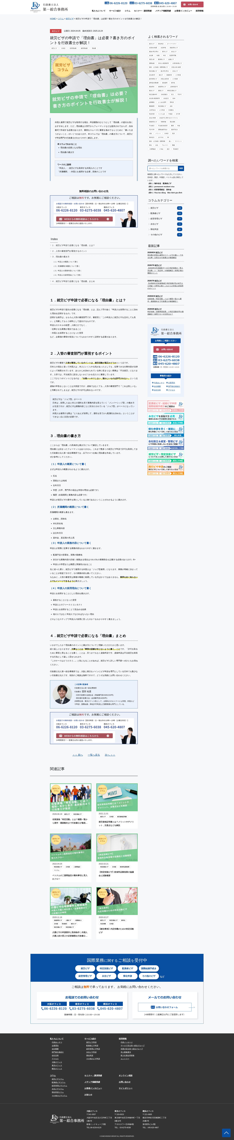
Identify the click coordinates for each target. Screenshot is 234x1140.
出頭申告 (163, 47)
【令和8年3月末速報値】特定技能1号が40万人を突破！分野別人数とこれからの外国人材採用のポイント (165, 285)
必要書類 (151, 102)
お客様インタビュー (183, 11)
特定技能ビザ (58, 867)
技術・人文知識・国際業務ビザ (158, 67)
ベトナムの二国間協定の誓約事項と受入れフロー (70, 877)
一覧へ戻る (94, 755)
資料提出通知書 (153, 82)
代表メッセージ (127, 1042)
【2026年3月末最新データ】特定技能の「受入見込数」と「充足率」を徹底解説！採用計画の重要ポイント (165, 270)
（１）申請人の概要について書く (65, 262)
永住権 (151, 55)
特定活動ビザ (77, 814)
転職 (158, 55)
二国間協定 (77, 867)
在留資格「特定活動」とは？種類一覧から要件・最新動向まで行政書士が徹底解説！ (70, 821)
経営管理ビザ (153, 79)
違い (170, 141)
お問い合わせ (125, 1082)
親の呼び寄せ (165, 71)
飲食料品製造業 (124, 867)
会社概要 (157, 386)
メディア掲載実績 (163, 11)
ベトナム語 (161, 114)
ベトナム (56, 870)
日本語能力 (164, 94)
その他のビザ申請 (93, 1059)
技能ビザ (160, 90)
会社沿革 (157, 390)
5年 (168, 137)
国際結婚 (151, 63)
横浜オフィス (57, 1069)
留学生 (123, 920)
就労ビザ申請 (91, 1042)
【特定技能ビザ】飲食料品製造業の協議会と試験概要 (116, 874)
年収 (164, 55)
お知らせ (88, 1095)
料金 (178, 125)
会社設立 (166, 98)
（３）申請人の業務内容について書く (67, 271)
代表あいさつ (159, 383)
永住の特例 (152, 118)
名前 (171, 106)
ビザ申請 (162, 110)
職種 (173, 145)
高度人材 (151, 59)
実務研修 (163, 121)
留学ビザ (164, 51)
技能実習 (169, 75)
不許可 (180, 94)
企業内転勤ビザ (177, 63)
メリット (158, 133)
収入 (172, 94)
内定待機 (103, 923)
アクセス (171, 390)
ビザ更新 (175, 79)
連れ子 (161, 75)
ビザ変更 (178, 75)
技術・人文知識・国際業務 (157, 141)
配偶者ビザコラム (58, 1082)
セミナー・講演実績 (143, 11)
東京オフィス (57, 1065)
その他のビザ (165, 235)
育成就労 (64, 923)
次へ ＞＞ (110, 755)
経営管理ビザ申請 (93, 1049)
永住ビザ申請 (91, 1052)
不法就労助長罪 (162, 125)
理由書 (94, 48)
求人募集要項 (126, 1052)
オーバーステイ (171, 43)
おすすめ (160, 137)
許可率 (178, 114)
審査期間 (151, 106)
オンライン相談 (125, 1075)
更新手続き (174, 129)
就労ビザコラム (58, 1079)
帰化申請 (160, 43)
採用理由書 (73, 48)
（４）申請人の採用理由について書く (67, 275)
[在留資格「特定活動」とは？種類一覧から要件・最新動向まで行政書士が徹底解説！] (70, 809)
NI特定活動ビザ (171, 90)
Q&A (173, 98)
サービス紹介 (115, 11)
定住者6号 (152, 75)
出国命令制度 (153, 47)
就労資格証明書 (122, 816)
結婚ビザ (171, 59)
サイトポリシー (125, 1088)
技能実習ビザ (58, 920)
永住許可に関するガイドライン (168, 118)
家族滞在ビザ (174, 47)
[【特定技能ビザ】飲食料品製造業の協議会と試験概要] (117, 860)
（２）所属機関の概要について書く (66, 266)
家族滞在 (151, 86)
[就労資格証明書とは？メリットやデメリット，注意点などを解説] (117, 809)
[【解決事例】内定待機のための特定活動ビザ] (117, 913)
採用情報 (200, 11)
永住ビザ (173, 51)
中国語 (170, 114)
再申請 (172, 102)
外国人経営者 (165, 79)
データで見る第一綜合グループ (133, 1046)
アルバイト (165, 145)
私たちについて (99, 11)
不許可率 (151, 129)
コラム (127, 11)
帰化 (150, 145)
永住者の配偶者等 (154, 98)
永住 (156, 145)
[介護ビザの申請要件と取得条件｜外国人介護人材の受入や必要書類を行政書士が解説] (70, 913)
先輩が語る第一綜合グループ (132, 1049)
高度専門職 (172, 55)
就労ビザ (56, 31)
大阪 (150, 133)
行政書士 (171, 110)
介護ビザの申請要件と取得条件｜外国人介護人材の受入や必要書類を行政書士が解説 (70, 934)
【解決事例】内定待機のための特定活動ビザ (116, 930)
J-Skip (161, 149)
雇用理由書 (84, 48)
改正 (168, 149)
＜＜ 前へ (77, 755)
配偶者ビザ (161, 59)
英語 (173, 133)
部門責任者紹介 (174, 386)
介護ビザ (68, 920)
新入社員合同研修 (127, 1055)
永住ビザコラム (58, 1089)
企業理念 (171, 383)
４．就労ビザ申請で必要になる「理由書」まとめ (73, 281)
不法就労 (151, 125)
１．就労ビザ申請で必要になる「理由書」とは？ (73, 245)
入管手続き (152, 110)
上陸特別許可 (174, 86)
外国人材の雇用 (176, 67)
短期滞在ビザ (162, 86)
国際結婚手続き (162, 129)
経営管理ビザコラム (59, 1086)
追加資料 (164, 82)
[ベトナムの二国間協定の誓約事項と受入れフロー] (70, 860)
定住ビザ (175, 71)
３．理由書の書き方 (60, 257)
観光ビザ (151, 90)
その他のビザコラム (59, 1096)
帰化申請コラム (58, 1092)
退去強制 (172, 121)
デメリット (178, 141)
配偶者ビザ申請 (92, 1046)
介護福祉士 (78, 920)
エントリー (125, 1059)
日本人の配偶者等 (163, 63)
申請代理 (151, 114)
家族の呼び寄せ (153, 51)
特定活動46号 (153, 94)
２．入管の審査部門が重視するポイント (69, 251)
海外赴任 (151, 137)
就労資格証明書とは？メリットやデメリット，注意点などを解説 (116, 823)
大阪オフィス (57, 1062)
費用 (172, 125)
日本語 (63, 48)
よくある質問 (162, 102)
